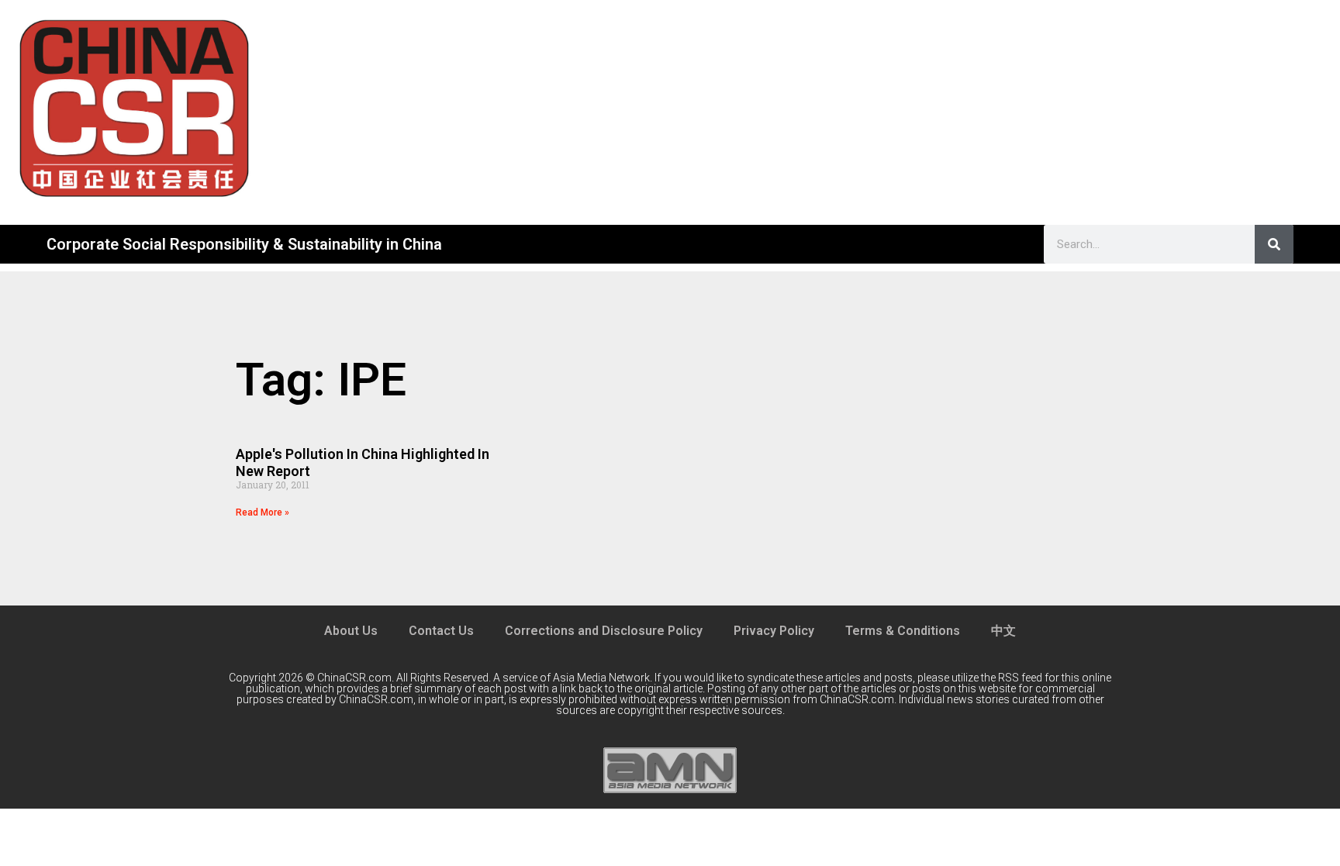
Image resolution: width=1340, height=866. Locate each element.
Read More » (262, 512)
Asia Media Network (601, 677)
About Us (351, 630)
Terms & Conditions (902, 630)
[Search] (1274, 244)
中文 (1003, 630)
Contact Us (441, 630)
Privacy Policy (774, 630)
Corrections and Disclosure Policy (604, 630)
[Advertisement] (804, 108)
